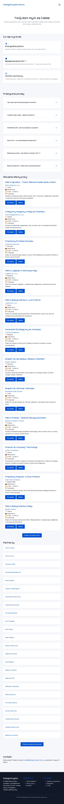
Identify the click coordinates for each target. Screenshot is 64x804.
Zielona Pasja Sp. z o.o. (12, 185)
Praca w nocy (9, 556)
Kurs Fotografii (9, 621)
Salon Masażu (9, 637)
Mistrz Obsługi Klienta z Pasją (18, 506)
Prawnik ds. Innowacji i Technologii (21, 447)
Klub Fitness (9, 629)
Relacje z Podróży (11, 670)
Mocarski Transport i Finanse (14, 421)
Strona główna (31, 781)
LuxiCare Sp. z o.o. (11, 303)
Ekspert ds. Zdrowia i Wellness (19, 388)
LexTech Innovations (11, 450)
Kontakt (29, 785)
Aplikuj (20, 202)
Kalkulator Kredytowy (12, 686)
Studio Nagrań (9, 580)
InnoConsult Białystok (12, 332)
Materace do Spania (11, 735)
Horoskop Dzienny (11, 702)
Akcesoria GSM (10, 564)
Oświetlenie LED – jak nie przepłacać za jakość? (22, 128)
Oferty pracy (31, 783)
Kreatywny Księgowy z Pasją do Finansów (25, 212)
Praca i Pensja (9, 548)
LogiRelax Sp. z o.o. (11, 273)
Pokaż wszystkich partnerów (32, 744)
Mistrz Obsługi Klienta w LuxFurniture (22, 300)
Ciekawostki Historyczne (13, 597)
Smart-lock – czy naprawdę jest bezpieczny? (21, 140)
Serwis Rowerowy (11, 711)
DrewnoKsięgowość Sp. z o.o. (14, 215)
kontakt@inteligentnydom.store (33, 760)
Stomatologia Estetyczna (13, 572)
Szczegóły (10, 202)
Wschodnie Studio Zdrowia (13, 391)
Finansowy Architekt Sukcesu (19, 241)
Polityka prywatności (53, 781)
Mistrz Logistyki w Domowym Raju (21, 271)
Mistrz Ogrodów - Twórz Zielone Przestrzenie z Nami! (30, 182)
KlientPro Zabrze (10, 509)
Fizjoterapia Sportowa (12, 605)
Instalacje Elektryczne (12, 727)
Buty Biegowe (9, 662)
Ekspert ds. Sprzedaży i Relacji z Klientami (25, 359)
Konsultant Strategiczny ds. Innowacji (23, 329)
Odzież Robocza (10, 694)
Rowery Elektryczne (11, 645)
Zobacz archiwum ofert (32, 535)
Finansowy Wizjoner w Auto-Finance (22, 477)
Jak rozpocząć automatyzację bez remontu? (21, 102)
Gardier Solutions (10, 362)
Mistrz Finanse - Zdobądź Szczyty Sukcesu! (25, 418)
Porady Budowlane (11, 613)
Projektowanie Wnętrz (12, 719)
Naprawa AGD (9, 678)
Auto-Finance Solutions (12, 480)
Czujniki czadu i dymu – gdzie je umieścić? (21, 115)
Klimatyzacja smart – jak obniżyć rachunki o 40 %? (23, 153)
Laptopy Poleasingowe (12, 588)
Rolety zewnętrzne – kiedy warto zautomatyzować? (24, 166)
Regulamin (50, 783)
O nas (48, 785)
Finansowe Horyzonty (12, 244)
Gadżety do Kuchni (11, 654)
